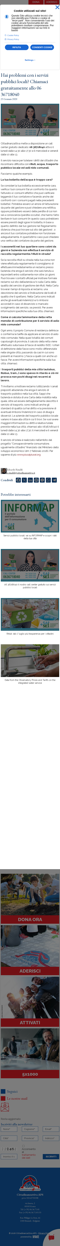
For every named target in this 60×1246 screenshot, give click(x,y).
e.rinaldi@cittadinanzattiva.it (21, 472)
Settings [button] (30, 60)
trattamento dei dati (29, 1156)
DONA (36, 2)
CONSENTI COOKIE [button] (42, 47)
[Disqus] (30, 740)
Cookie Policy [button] (13, 35)
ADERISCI (51, 2)
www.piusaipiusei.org (29, 454)
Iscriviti (51, 1156)
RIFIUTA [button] (16, 47)
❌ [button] (57, 7)
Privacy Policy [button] (13, 39)
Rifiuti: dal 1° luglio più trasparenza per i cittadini (30, 634)
